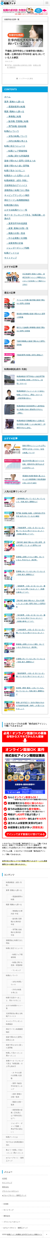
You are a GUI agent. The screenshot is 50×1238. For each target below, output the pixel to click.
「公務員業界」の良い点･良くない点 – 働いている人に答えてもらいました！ (30, 631)
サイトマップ (10, 258)
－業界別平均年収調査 (16, 223)
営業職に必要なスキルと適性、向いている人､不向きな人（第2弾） (30, 558)
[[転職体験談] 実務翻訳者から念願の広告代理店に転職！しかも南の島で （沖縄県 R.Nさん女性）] (9, 424)
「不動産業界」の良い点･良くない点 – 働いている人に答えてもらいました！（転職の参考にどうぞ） (30, 531)
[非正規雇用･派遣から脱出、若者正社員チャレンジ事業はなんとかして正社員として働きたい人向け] (12, 277)
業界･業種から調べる (14, 101)
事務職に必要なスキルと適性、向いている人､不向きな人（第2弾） (30, 645)
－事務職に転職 (13, 116)
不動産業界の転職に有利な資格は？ (30, 355)
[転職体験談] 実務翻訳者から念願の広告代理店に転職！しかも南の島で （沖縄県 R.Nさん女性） (31, 424)
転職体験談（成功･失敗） (16, 180)
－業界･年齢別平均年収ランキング (16, 1086)
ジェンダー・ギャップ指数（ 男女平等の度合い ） (16, 1127)
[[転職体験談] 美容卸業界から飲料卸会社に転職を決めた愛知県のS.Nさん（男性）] (9, 409)
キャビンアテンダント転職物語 (14, 1022)
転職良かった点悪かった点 (16, 175)
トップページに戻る (26, 78)
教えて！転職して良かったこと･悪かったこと (14, 1151)
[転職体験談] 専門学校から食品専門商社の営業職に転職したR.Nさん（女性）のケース (31, 379)
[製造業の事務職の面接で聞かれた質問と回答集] (9, 317)
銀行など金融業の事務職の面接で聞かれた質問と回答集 (31, 329)
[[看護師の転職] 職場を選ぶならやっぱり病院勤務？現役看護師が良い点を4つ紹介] (12, 479)
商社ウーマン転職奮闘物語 (16, 200)
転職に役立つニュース (14, 146)
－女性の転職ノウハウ (16, 136)
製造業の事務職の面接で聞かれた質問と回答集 (31, 315)
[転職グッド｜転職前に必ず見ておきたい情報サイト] (8, 4)
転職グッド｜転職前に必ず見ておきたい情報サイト (24, 1234)
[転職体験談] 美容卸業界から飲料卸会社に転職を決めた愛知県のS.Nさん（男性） (31, 409)
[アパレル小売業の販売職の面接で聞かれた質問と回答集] (9, 303)
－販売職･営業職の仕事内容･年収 (16, 921)
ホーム (7, 97)
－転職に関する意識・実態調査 (16, 963)
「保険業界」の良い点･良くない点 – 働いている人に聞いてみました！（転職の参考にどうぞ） (30, 589)
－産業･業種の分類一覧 (17, 228)
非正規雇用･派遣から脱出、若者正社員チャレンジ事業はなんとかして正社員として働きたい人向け (34, 279)
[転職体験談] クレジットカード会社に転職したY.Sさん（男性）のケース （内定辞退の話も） (31, 394)
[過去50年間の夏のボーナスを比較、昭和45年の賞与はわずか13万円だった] (12, 464)
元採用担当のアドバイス (15, 185)
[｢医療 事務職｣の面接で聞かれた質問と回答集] (9, 345)
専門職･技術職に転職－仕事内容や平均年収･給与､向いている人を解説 (30, 514)
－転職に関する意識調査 (17, 156)
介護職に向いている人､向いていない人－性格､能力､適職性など (30, 660)
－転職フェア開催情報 (16, 151)
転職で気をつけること (14, 170)
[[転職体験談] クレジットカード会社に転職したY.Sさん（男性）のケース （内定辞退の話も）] (9, 394)
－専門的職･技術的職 (16, 126)
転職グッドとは (11, 253)
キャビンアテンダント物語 (16, 195)
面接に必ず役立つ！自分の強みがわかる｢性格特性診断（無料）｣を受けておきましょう (30, 706)
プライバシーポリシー (10, 1191)
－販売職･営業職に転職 (17, 121)
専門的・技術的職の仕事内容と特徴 (19, 65)
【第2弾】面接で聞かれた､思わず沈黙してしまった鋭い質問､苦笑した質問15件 (30, 604)
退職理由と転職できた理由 (16, 190)
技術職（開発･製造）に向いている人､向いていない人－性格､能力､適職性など (30, 691)
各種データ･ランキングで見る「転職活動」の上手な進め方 (14, 1063)
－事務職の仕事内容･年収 (16, 912)
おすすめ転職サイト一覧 (15, 210)
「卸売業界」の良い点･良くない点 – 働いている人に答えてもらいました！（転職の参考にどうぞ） (30, 618)
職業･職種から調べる (14, 111)
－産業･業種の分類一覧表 (16, 1095)
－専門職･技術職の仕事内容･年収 (16, 932)
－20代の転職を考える (16, 141)
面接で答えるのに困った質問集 (14, 1046)
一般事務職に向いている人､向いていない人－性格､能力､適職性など (30, 500)
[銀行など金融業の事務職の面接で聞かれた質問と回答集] (9, 331)
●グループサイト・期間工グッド (15, 1159)
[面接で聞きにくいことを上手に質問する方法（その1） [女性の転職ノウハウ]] (12, 449)
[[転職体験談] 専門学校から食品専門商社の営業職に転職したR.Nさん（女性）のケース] (9, 380)
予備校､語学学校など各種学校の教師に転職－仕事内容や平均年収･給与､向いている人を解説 (25, 54)
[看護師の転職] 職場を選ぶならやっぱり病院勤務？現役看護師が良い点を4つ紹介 (34, 479)
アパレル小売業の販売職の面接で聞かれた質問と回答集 (31, 302)
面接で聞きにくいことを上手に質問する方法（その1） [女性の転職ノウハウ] (34, 449)
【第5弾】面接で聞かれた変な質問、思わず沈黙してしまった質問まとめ (30, 543)
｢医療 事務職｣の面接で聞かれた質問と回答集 (31, 343)
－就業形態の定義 (14, 243)
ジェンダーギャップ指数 (17, 248)
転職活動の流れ (11, 205)
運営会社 (5, 1187)
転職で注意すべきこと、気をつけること (13, 999)
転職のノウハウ (11, 131)
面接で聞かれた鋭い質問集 (16, 165)
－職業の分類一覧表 (15, 233)
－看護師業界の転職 (15, 106)
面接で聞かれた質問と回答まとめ (20, 161)
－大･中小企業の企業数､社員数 (16, 1075)
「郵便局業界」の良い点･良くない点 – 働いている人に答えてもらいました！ (30, 675)
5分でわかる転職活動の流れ (15, 1143)
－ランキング (16, 970)
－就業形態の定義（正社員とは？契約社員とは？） (16, 1114)
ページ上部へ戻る (46, 1234)
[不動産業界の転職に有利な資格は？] (9, 358)
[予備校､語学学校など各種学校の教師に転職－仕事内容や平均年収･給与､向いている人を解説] (25, 36)
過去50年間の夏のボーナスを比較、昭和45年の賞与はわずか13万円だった (33, 464)
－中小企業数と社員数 (16, 238)
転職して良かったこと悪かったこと (14, 1054)
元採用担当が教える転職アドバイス (14, 1014)
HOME (4, 1178)
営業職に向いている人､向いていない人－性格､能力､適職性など (30, 573)
